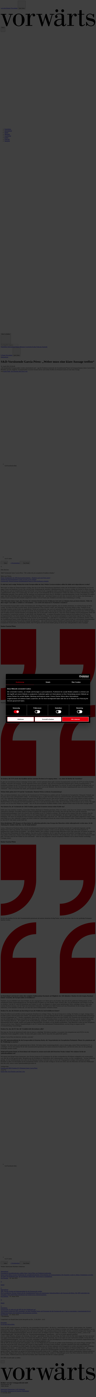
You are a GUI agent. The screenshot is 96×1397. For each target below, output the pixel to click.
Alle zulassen (75, 719)
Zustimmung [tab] (20, 682)
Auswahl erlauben (48, 719)
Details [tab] (48, 682)
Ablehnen (20, 719)
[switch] (37, 711)
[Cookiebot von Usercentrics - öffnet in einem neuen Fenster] (80, 676)
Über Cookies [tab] (76, 682)
